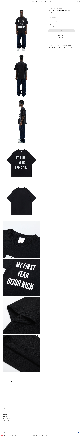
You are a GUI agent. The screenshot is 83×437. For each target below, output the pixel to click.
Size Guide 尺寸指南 (52, 17)
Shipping (13, 382)
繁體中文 (5, 432)
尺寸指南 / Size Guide (28, 435)
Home (49, 8)
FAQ (12, 378)
